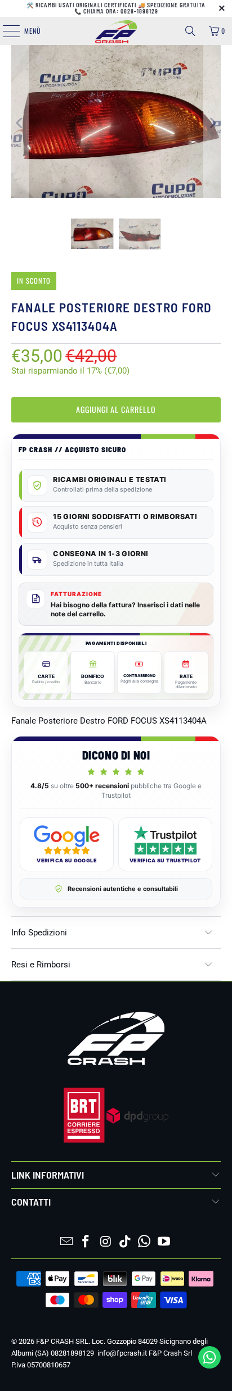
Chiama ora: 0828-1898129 (120, 11)
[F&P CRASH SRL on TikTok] (125, 1242)
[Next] (212, 123)
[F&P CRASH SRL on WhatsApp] (144, 1242)
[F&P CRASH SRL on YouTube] (164, 1242)
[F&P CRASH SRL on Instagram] (105, 1242)
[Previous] (20, 123)
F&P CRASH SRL (62, 1341)
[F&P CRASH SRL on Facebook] (86, 1242)
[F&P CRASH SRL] (116, 31)
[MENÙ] (5, 31)
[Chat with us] (209, 1366)
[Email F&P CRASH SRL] (66, 1242)
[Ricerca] (190, 31)
